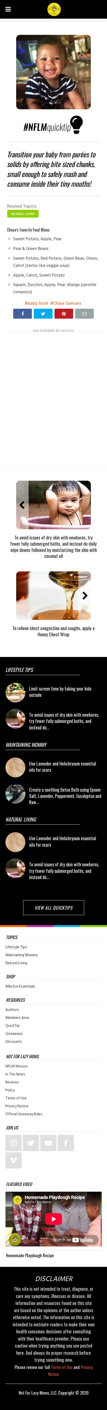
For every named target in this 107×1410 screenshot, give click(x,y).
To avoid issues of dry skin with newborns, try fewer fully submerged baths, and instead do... (64, 720)
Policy (10, 1090)
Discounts (13, 1042)
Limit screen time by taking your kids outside (60, 691)
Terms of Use (16, 1098)
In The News (15, 1074)
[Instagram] (13, 1143)
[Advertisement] (53, 395)
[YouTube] (48, 1143)
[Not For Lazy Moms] (54, 9)
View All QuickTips (54, 907)
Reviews (12, 1082)
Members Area (17, 1018)
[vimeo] (13, 1160)
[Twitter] (31, 1143)
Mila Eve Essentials (20, 986)
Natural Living (23, 214)
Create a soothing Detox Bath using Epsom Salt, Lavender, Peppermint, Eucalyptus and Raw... (65, 795)
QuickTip (12, 1026)
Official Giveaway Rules (23, 1114)
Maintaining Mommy (21, 955)
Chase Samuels (67, 303)
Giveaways (14, 1034)
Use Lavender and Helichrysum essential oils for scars (62, 766)
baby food (38, 303)
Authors (12, 1010)
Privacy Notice (16, 1106)
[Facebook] (66, 1143)
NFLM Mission (16, 1066)
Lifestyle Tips (16, 947)
